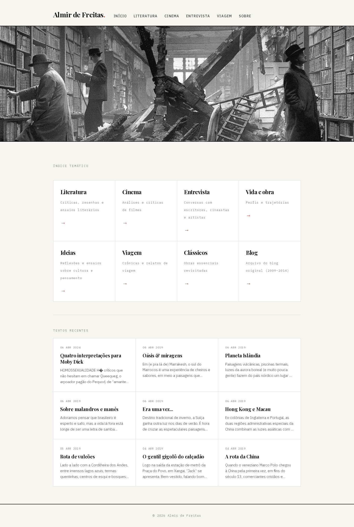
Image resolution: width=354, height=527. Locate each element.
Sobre (245, 16)
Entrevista (198, 16)
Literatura (146, 16)
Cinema (171, 16)
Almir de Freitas (79, 14)
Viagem (224, 16)
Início (120, 16)
